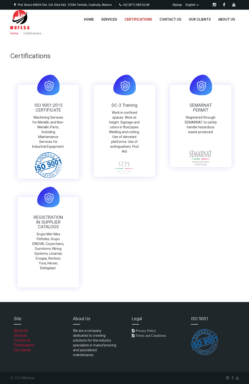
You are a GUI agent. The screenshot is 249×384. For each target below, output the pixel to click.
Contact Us (170, 19)
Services (109, 19)
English (191, 5)
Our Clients (200, 19)
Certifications (138, 19)
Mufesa (28, 378)
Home (177, 5)
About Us (226, 19)
